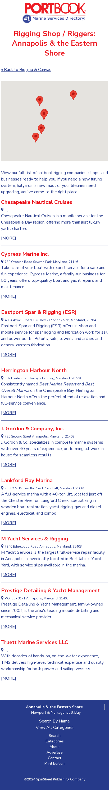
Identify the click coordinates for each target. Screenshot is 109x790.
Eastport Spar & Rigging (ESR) (39, 312)
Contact (54, 757)
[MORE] (8, 238)
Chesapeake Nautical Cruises (36, 202)
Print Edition (54, 763)
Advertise (55, 752)
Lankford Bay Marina (27, 480)
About (54, 746)
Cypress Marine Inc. (25, 254)
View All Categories (55, 727)
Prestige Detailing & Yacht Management (50, 590)
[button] (43, 115)
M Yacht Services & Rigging (34, 538)
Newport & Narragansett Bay (56, 712)
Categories (55, 741)
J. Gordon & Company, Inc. (32, 428)
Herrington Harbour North (34, 370)
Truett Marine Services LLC (34, 642)
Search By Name (54, 721)
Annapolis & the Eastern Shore (54, 706)
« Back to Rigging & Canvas (26, 70)
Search (55, 735)
